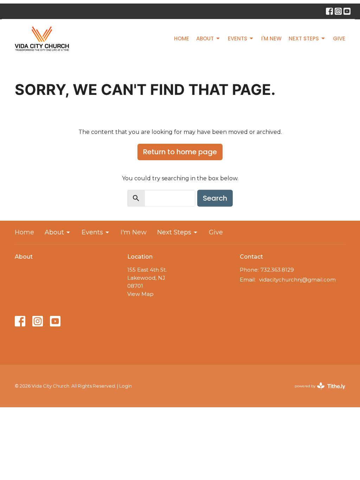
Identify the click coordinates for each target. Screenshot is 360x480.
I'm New (271, 38)
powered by (317, 392)
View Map (140, 294)
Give (339, 38)
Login (125, 386)
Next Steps (304, 38)
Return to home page (180, 152)
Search (215, 198)
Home (181, 38)
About (205, 38)
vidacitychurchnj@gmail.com (297, 279)
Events (237, 38)
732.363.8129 (277, 269)
